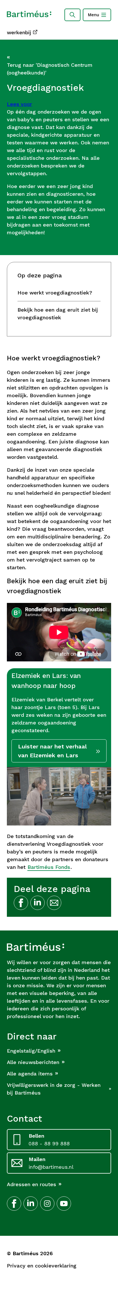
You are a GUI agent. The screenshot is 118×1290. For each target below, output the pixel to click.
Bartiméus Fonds (48, 867)
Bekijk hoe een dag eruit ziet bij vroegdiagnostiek (57, 313)
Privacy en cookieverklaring (41, 1266)
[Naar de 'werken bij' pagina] (29, 15)
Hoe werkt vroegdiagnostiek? (54, 293)
